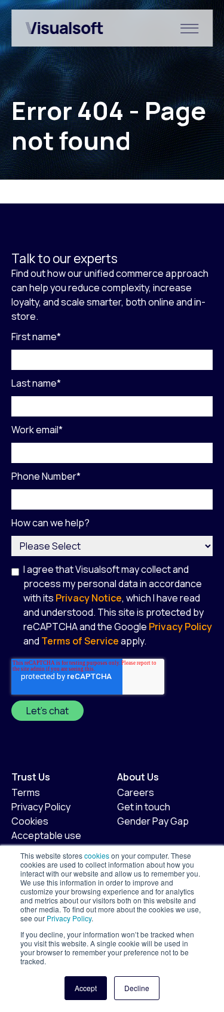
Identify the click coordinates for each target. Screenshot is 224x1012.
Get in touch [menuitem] (143, 806)
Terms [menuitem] (25, 792)
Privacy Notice (89, 597)
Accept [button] (86, 988)
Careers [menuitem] (135, 792)
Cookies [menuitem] (29, 821)
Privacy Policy (68, 918)
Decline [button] (136, 988)
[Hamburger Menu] (189, 28)
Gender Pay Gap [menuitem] (153, 821)
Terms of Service (80, 640)
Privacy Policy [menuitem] (40, 806)
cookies (96, 855)
